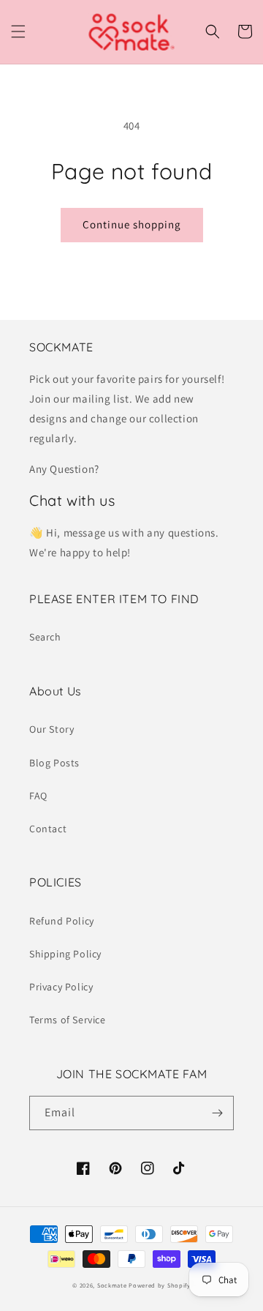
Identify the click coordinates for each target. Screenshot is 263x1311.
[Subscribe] (217, 1113)
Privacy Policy (61, 986)
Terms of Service (67, 1019)
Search (45, 636)
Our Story (51, 729)
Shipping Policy (65, 953)
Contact (47, 828)
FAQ (38, 795)
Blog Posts (54, 762)
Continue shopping (132, 224)
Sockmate (112, 1285)
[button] (18, 31)
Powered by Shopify (160, 1285)
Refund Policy (61, 920)
